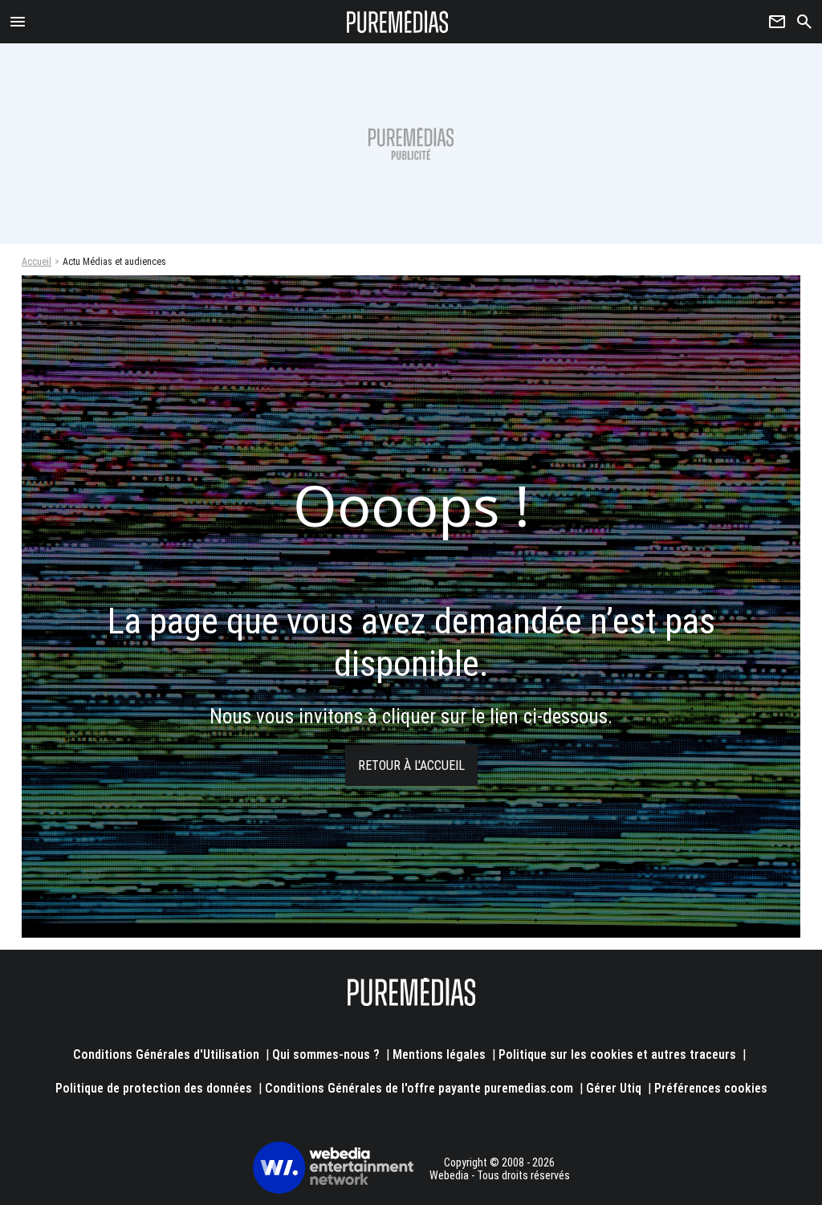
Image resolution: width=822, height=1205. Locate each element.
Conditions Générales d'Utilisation (166, 1054)
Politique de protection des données (153, 1088)
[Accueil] (398, 21)
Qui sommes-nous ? (326, 1054)
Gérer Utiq (613, 1088)
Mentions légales (439, 1054)
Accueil (36, 261)
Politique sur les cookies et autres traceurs (617, 1054)
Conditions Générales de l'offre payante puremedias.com (419, 1088)
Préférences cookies (710, 1088)
